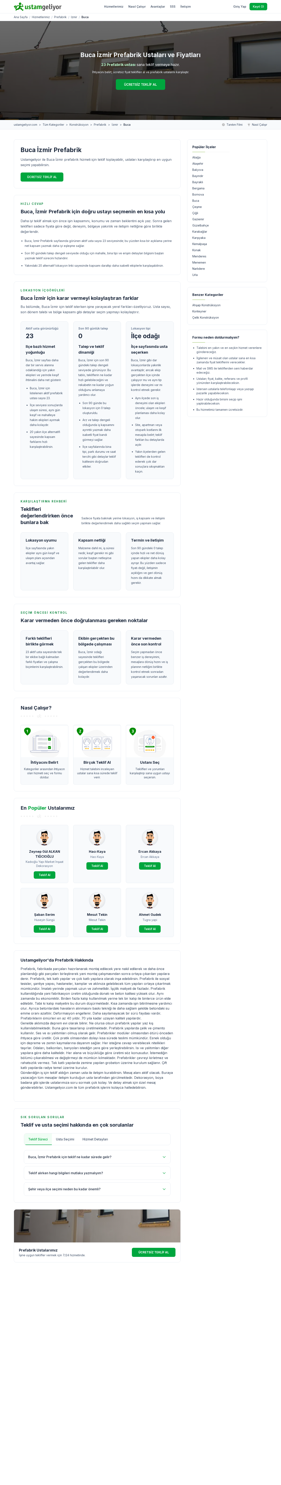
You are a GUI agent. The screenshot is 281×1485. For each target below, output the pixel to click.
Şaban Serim (44, 915)
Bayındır (197, 176)
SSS (172, 6)
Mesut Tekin (97, 915)
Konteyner (199, 311)
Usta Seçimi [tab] (65, 1139)
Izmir (74, 17)
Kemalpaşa (199, 244)
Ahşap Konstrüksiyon (206, 305)
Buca (195, 200)
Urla (195, 275)
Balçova (197, 169)
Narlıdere (198, 268)
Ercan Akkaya (149, 851)
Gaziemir (198, 219)
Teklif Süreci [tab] (38, 1139)
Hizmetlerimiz (113, 6)
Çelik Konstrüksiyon (205, 317)
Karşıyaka (199, 237)
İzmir (115, 124)
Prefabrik (60, 17)
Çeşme (197, 207)
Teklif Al (44, 875)
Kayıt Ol (258, 6)
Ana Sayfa (21, 17)
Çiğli (195, 213)
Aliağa (196, 157)
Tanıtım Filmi (234, 124)
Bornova (198, 194)
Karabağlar (199, 231)
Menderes (199, 256)
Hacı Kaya (97, 851)
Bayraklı (197, 182)
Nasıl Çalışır (137, 6)
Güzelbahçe (200, 225)
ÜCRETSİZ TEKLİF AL (140, 84)
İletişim (185, 6)
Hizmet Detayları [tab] (95, 1139)
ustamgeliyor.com (25, 124)
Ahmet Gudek (150, 915)
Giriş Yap (239, 6)
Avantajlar (158, 6)
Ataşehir (197, 163)
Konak (196, 250)
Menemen (199, 262)
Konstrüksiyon (79, 124)
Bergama (198, 188)
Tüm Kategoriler (53, 124)
